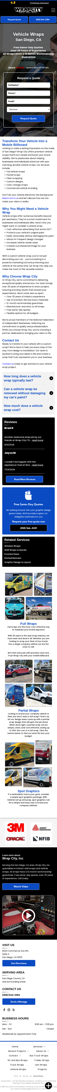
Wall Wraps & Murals (15, 550)
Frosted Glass (11, 554)
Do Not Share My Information (23, 1081)
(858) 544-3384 (11, 995)
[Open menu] (53, 10)
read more (37, 440)
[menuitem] (15, 1046)
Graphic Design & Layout (17, 562)
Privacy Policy (6, 1081)
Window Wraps (12, 546)
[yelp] (14, 1010)
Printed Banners (12, 558)
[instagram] (9, 1010)
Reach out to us (10, 198)
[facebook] (4, 1010)
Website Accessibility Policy (35, 1083)
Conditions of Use (41, 1081)
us (13, 363)
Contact (6, 363)
